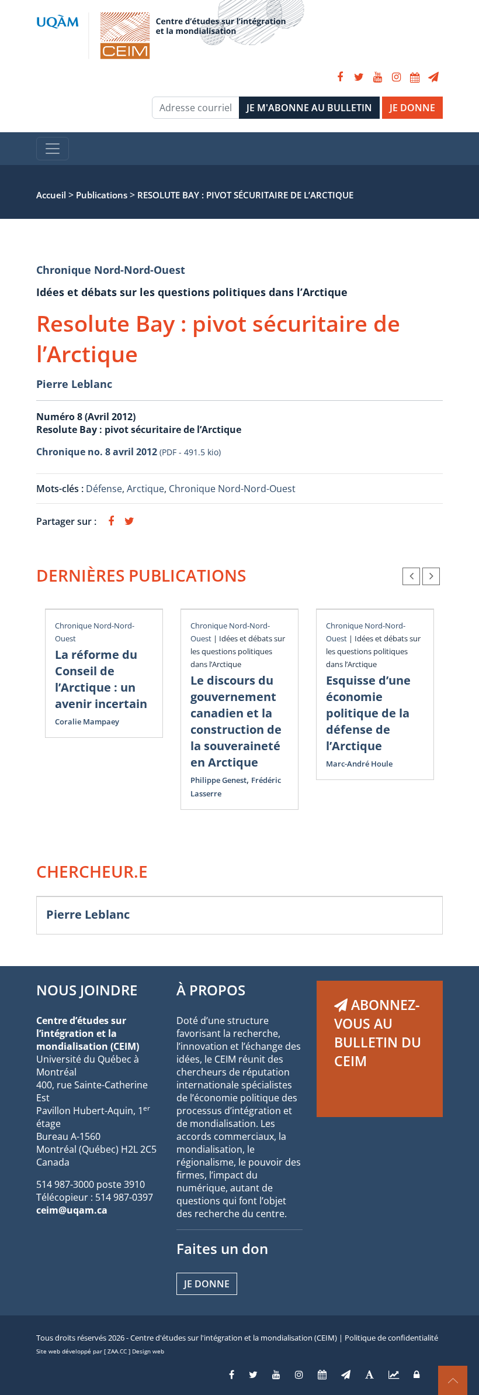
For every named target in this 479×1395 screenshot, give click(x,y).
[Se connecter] (416, 1374)
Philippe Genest (218, 780)
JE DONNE (412, 107)
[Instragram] (299, 1374)
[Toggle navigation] (52, 148)
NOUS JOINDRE (86, 989)
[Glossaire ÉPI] (369, 1374)
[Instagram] (396, 77)
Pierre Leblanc (74, 384)
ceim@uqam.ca (71, 1210)
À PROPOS (210, 989)
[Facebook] (340, 77)
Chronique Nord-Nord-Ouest (110, 270)
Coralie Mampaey (87, 721)
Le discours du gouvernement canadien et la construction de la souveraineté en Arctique (236, 721)
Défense (104, 488)
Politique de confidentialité (391, 1337)
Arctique (145, 488)
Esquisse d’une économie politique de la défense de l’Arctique (368, 713)
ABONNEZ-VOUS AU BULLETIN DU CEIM (377, 1032)
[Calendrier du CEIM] (415, 77)
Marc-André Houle (359, 763)
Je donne (207, 1283)
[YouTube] (377, 77)
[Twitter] (358, 77)
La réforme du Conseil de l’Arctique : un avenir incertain (101, 679)
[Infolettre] (433, 77)
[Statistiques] (393, 1374)
